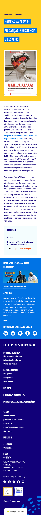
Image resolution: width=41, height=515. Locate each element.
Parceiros (7, 423)
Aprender (7, 444)
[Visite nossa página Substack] (20, 333)
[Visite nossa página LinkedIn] (5, 333)
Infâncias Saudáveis (12, 360)
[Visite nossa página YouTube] (35, 333)
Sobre (6, 412)
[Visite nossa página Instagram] (13, 333)
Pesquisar (7, 373)
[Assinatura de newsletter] (20, 276)
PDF (20, 248)
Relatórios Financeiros (13, 427)
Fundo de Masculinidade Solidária (19, 401)
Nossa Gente (9, 415)
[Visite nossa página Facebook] (27, 333)
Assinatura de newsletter (14, 286)
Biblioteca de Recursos (14, 394)
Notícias (7, 388)
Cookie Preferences (11, 501)
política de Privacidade (13, 419)
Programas (8, 377)
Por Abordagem (10, 370)
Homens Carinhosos (12, 356)
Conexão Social (10, 363)
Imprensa (7, 437)
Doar (5, 320)
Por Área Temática (11, 353)
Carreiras (7, 431)
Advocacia (8, 381)
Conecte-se (8, 447)
